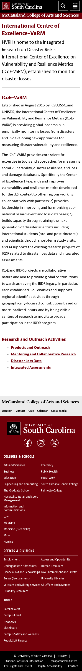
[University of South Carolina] (41, 428)
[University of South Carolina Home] (21, 5)
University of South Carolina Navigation (75, 6)
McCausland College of (40, 15)
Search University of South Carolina (63, 6)
